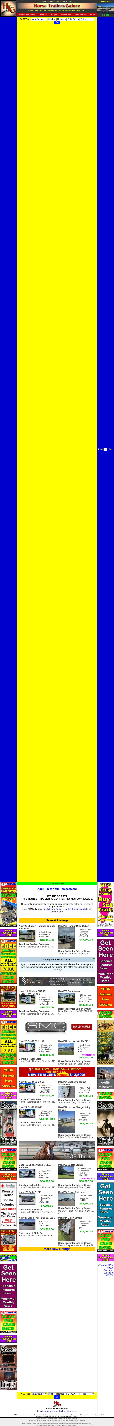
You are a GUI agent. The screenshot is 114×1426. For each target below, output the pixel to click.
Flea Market (80, 14)
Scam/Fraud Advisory (57, 884)
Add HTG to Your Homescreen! (57, 888)
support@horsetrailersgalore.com (60, 1411)
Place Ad (43, 14)
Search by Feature (27, 14)
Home (92, 14)
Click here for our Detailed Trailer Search (65, 909)
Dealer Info (66, 14)
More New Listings (57, 1249)
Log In (54, 14)
